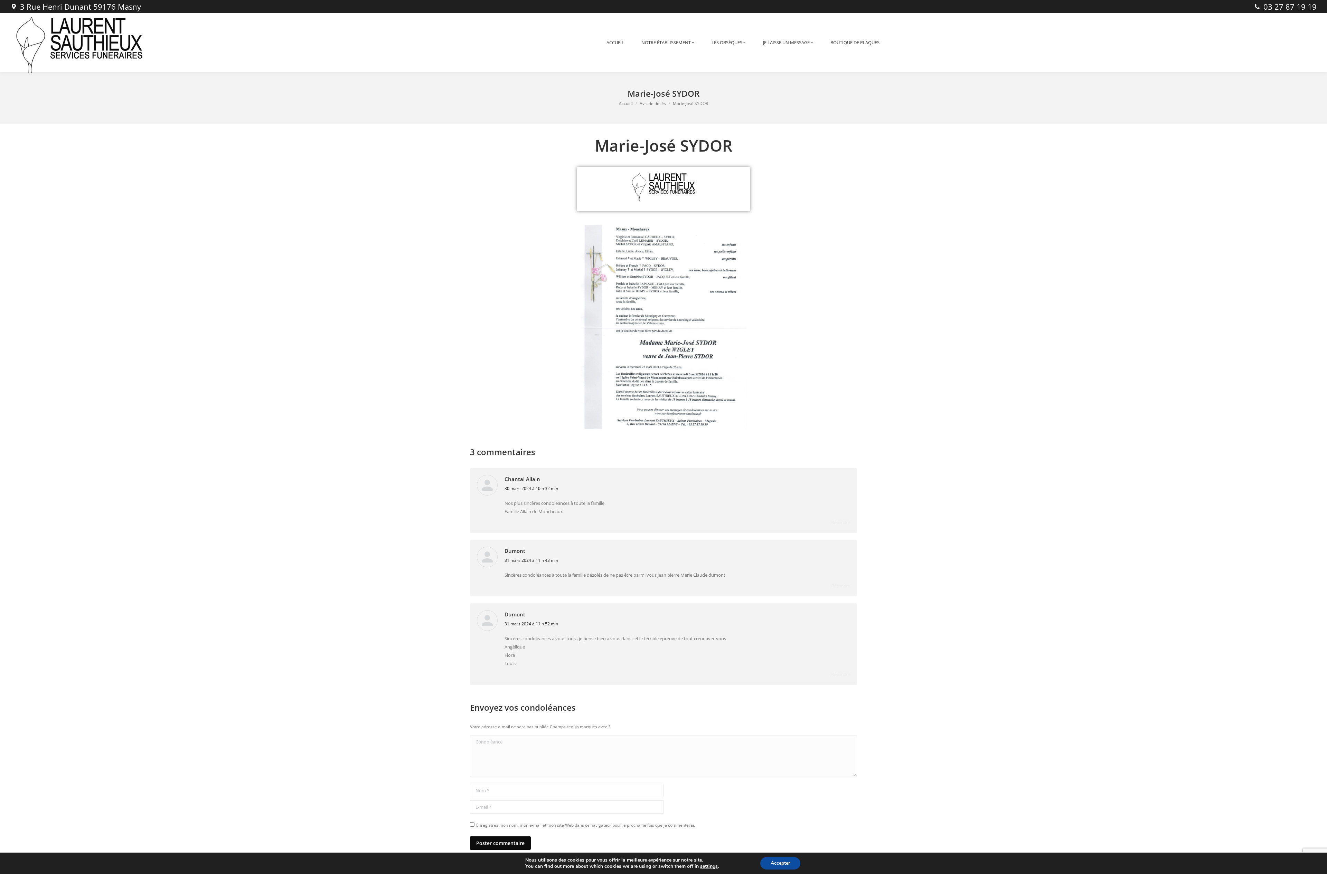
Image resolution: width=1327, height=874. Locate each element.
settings (709, 866)
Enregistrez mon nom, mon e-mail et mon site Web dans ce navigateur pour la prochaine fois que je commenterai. (585, 825)
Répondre (840, 522)
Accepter (780, 863)
